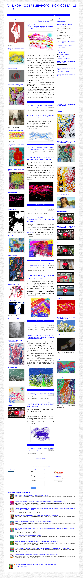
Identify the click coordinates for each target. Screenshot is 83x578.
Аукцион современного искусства (41, 109)
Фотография (61, 47)
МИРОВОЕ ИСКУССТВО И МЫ (64, 15)
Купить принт (36, 396)
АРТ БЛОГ (43, 15)
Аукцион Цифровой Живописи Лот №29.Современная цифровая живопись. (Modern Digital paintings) (40, 337)
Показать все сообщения (42, 21)
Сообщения (58, 479)
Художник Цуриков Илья (38, 110)
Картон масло (62, 50)
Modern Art (46, 398)
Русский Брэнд (24, 15)
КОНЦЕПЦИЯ (54, 15)
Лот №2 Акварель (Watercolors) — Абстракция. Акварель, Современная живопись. (37, 554)
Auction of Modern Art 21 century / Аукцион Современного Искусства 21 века (36, 564)
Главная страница (11, 15)
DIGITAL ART (48, 15)
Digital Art (50, 110)
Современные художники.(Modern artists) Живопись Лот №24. (31, 495)
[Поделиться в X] (50, 107)
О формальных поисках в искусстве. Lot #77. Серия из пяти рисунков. (33, 521)
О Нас (18, 15)
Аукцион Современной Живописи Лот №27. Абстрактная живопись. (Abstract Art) (36, 515)
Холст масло (61, 52)
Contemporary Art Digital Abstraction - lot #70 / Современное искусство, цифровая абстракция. (40, 219)
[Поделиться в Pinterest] (53, 107)
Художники (37, 15)
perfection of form (43, 213)
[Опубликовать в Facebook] (51, 107)
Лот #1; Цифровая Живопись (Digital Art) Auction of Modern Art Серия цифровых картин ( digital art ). (40, 404)
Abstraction (36, 270)
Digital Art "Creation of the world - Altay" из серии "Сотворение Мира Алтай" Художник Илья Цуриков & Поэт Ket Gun (40, 26)
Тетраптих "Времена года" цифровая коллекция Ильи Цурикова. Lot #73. (40, 116)
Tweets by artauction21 (63, 71)
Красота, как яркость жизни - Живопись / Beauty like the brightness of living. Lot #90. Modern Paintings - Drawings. (45, 528)
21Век (35, 125)
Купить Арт (31, 15)
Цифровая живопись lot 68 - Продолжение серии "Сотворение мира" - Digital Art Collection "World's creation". (40, 277)
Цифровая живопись (33, 398)
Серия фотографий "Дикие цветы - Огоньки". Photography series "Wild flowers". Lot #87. (38, 541)
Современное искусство (40, 151)
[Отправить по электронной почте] (48, 107)
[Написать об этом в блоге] (49, 107)
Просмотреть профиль (20, 566)
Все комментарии (60, 481)
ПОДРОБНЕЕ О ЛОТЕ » (40, 102)
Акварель (61, 56)
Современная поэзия (64, 58)
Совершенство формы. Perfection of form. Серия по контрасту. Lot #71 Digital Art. (40, 158)
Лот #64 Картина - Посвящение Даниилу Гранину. (28, 535)
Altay (46, 110)
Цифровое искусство (38, 330)
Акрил (60, 49)
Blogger (49, 466)
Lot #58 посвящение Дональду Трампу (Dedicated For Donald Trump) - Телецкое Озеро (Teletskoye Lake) (42, 548)
